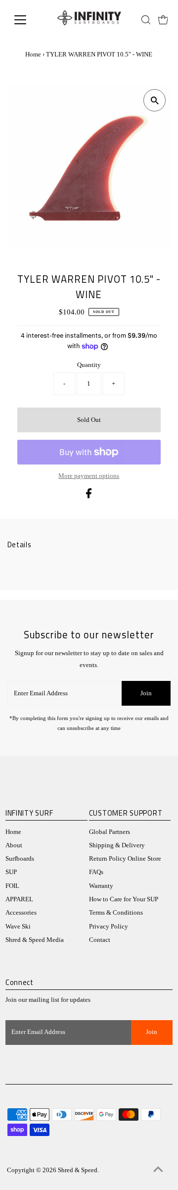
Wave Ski (18, 926)
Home (33, 54)
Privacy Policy (108, 926)
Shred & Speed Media (34, 939)
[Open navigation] (26, 19)
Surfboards (19, 858)
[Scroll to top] (158, 1170)
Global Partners (109, 831)
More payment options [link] (88, 475)
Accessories (21, 912)
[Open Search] (145, 19)
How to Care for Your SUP (123, 899)
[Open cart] (163, 20)
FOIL (12, 885)
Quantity (89, 365)
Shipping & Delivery (117, 845)
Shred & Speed (77, 1170)
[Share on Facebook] (88, 496)
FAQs (96, 872)
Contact (99, 939)
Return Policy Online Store (125, 858)
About (13, 845)
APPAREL (19, 899)
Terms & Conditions (116, 912)
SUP (11, 872)
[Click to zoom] (154, 100)
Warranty (101, 885)
